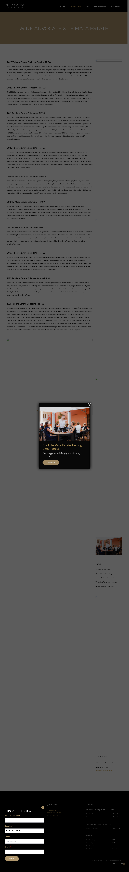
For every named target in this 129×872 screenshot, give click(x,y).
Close (42, 807)
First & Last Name (12, 815)
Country (8, 826)
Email (7, 847)
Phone (7, 836)
